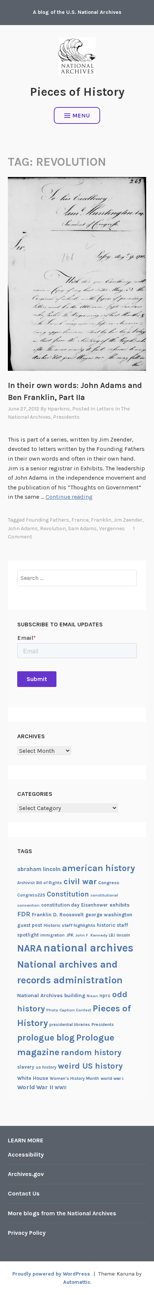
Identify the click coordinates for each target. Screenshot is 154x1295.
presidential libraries (69, 1024)
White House (32, 1078)
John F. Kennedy (91, 935)
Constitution (68, 894)
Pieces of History (77, 92)
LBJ (112, 935)
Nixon (92, 995)
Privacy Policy (27, 1232)
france (80, 520)
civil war (80, 881)
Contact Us (24, 1193)
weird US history (90, 1066)
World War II (35, 1087)
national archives (88, 947)
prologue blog (46, 1037)
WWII (61, 1087)
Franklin (101, 520)
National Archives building (51, 995)
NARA (29, 948)
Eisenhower (94, 905)
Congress (108, 882)
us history (46, 1067)
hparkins (58, 409)
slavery (25, 1067)
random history (91, 1052)
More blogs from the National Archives (62, 1213)
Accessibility (26, 1154)
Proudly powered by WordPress (51, 1274)
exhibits (120, 905)
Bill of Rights (49, 882)
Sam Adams (82, 528)
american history (98, 868)
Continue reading (69, 496)
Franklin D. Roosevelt (58, 914)
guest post (29, 925)
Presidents (66, 417)
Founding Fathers (47, 520)
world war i (112, 1078)
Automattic (76, 1282)
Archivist (26, 882)
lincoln (123, 935)
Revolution (53, 528)
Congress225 (31, 895)
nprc (105, 995)
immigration (52, 935)
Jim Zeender (128, 520)
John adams (23, 528)
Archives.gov (26, 1174)
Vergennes (112, 528)
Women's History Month (74, 1078)
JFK (70, 935)
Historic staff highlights (69, 925)
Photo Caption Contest (68, 1010)
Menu (81, 115)
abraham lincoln (39, 869)
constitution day (60, 905)
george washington (108, 914)
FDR (23, 914)
